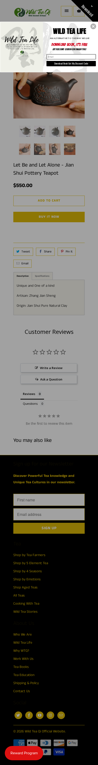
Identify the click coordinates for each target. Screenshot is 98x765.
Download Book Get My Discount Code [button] (71, 63)
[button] (93, 26)
